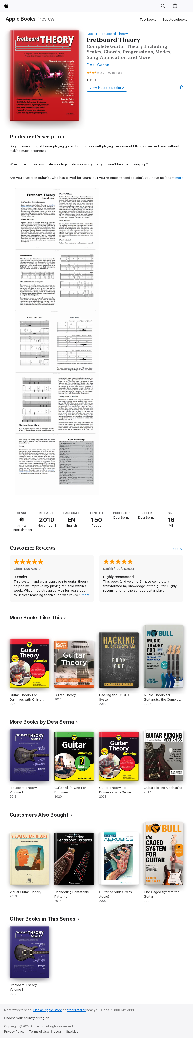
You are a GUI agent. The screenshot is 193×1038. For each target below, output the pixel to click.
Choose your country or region (26, 1018)
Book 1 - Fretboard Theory (107, 34)
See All (178, 549)
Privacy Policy (14, 1031)
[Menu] (187, 6)
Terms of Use (39, 1031)
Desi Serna (98, 64)
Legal (58, 1031)
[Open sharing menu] (182, 87)
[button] (163, 6)
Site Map (72, 1031)
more (179, 178)
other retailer (76, 1010)
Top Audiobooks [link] (174, 19)
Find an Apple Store (47, 1010)
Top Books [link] (148, 19)
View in (105, 88)
